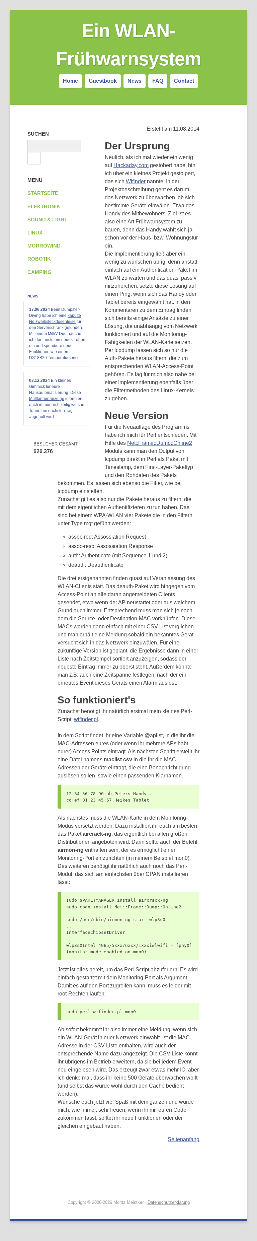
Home (70, 81)
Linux (34, 232)
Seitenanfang (183, 1139)
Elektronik (43, 206)
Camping (39, 272)
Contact (184, 81)
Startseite (42, 193)
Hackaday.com (131, 165)
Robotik (39, 259)
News (134, 81)
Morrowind (44, 246)
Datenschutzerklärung (169, 1202)
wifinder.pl (86, 719)
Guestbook (103, 81)
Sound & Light (47, 219)
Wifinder (136, 181)
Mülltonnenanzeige (46, 398)
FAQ (157, 81)
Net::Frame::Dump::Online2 (159, 443)
